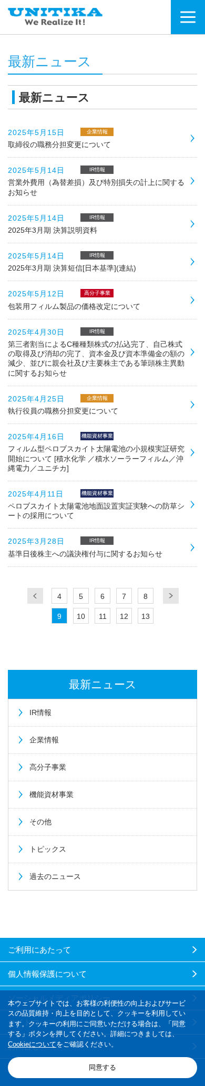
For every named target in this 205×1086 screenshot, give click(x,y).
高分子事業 (47, 767)
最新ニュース (103, 684)
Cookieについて (32, 1044)
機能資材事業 (51, 794)
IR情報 (40, 712)
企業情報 (44, 740)
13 (145, 616)
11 (103, 616)
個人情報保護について (47, 973)
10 (81, 616)
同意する (102, 1067)
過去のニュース (55, 876)
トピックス (47, 849)
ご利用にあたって (39, 949)
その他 (40, 822)
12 (124, 616)
